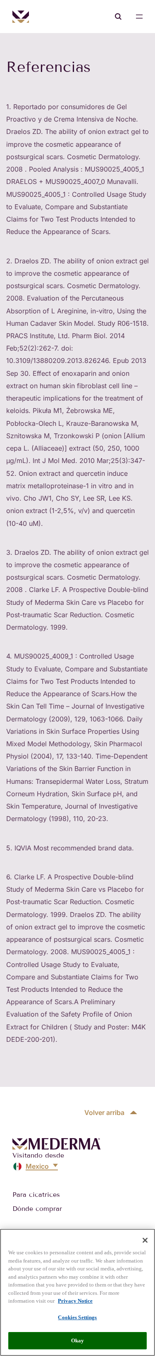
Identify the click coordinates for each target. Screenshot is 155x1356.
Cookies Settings (77, 1317)
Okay (77, 1340)
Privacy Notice (75, 1301)
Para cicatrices (36, 1194)
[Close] (145, 1240)
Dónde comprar (37, 1209)
